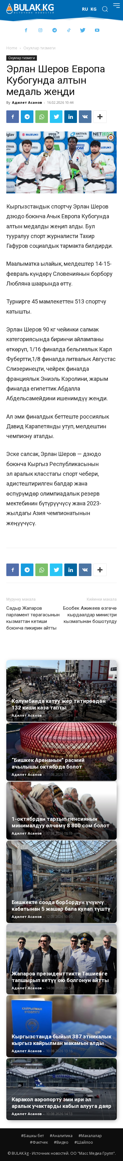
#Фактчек (39, 1142)
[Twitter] (82, 30)
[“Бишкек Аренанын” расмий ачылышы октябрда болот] (61, 752)
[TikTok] (68, 30)
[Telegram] (54, 30)
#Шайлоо (83, 1142)
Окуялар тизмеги (39, 48)
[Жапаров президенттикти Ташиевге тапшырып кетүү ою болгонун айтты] (61, 959)
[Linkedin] (70, 116)
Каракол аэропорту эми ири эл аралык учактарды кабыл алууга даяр (61, 1102)
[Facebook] (26, 30)
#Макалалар (90, 1135)
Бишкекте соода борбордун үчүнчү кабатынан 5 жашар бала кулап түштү (61, 905)
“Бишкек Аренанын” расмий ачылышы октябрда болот (48, 763)
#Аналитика (61, 1135)
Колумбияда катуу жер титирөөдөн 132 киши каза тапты (59, 704)
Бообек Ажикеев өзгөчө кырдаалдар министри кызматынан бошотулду (90, 614)
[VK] (85, 116)
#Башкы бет (32, 1135)
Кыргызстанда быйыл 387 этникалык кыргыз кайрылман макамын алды (61, 1039)
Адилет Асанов (27, 102)
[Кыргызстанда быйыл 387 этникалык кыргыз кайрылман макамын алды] (61, 1026)
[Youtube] (96, 30)
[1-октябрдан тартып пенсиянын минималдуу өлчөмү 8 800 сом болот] (61, 810)
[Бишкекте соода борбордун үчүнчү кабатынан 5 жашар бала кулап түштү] (61, 882)
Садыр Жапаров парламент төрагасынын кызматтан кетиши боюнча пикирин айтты (33, 618)
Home (11, 48)
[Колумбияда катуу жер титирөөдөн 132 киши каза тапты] (61, 691)
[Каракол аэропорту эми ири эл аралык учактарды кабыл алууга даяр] (61, 1089)
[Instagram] (40, 30)
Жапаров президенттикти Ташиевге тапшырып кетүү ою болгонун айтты (60, 976)
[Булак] (30, 8)
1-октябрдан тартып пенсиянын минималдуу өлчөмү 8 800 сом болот (60, 822)
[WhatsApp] (41, 116)
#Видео (61, 1142)
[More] (100, 116)
